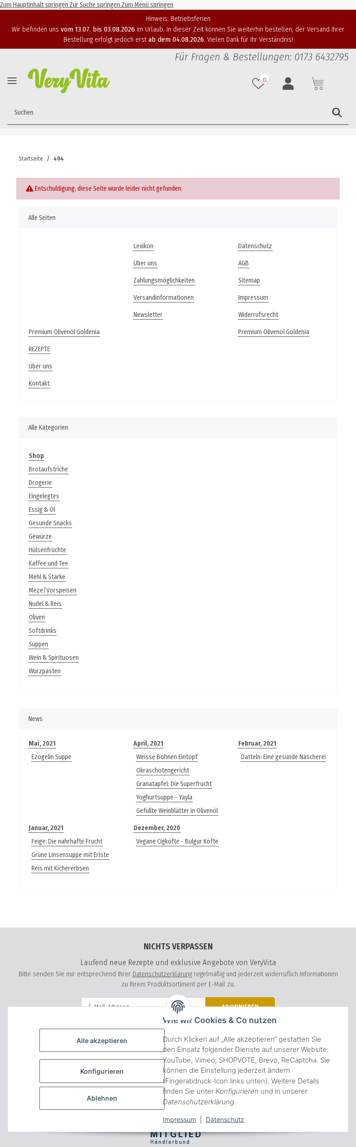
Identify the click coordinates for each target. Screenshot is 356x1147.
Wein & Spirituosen (54, 658)
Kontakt (39, 383)
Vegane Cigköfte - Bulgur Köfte (177, 841)
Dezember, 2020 (157, 828)
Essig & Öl (42, 510)
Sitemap (249, 280)
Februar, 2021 (257, 743)
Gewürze (40, 537)
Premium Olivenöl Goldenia (64, 332)
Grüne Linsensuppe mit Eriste (70, 855)
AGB (243, 263)
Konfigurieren (102, 1071)
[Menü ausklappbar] (12, 81)
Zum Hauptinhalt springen (35, 5)
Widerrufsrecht (258, 315)
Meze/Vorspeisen (52, 590)
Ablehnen (102, 1098)
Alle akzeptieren (101, 1040)
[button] (259, 84)
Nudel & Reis (45, 604)
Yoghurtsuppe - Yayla (164, 797)
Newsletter (148, 315)
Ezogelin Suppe (51, 757)
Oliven (37, 617)
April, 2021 (148, 743)
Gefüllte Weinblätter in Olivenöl (177, 811)
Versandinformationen (164, 298)
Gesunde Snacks (50, 523)
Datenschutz (225, 1119)
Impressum (179, 1119)
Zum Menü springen (147, 5)
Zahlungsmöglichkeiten (164, 280)
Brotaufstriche (48, 469)
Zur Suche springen (95, 5)
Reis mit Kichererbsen (60, 868)
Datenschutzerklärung (162, 974)
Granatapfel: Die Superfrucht (174, 784)
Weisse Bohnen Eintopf (166, 757)
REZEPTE (39, 349)
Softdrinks (43, 631)
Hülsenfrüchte (47, 550)
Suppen (38, 644)
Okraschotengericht (162, 770)
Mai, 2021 (42, 743)
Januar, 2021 (46, 828)
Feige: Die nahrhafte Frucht (67, 841)
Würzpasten (45, 671)
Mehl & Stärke (47, 577)
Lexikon (143, 246)
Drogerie (40, 483)
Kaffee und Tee (48, 563)
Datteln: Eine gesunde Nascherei (283, 757)
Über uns (145, 263)
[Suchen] (337, 112)
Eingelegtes (44, 496)
